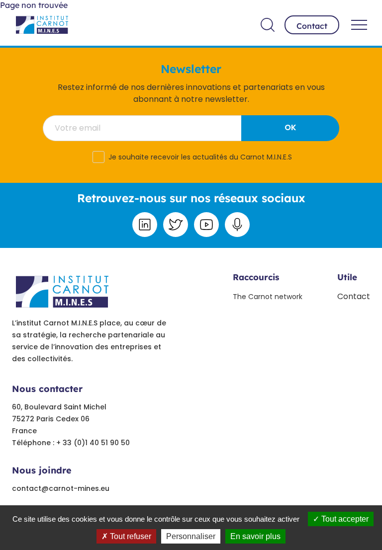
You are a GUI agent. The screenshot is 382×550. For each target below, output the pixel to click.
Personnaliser (190, 536)
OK (290, 127)
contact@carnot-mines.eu (60, 488)
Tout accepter (344, 519)
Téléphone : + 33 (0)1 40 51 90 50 (71, 443)
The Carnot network (267, 297)
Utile (347, 277)
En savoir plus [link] (255, 536)
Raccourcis (256, 277)
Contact (311, 26)
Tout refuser (129, 536)
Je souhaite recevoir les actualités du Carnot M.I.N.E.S (200, 157)
